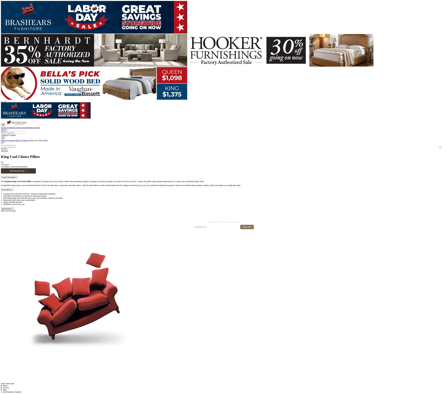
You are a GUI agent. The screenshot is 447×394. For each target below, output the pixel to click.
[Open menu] (3, 125)
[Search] (3, 138)
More (3, 130)
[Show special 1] (2, 101)
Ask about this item (17, 171)
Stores (5, 386)
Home (3, 141)
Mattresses (32, 128)
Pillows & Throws (22, 141)
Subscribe (247, 227)
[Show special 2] (4, 101)
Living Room (6, 128)
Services (6, 388)
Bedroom (14, 128)
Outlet (38, 128)
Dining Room (23, 128)
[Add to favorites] (440, 147)
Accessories (10, 141)
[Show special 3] (6, 101)
